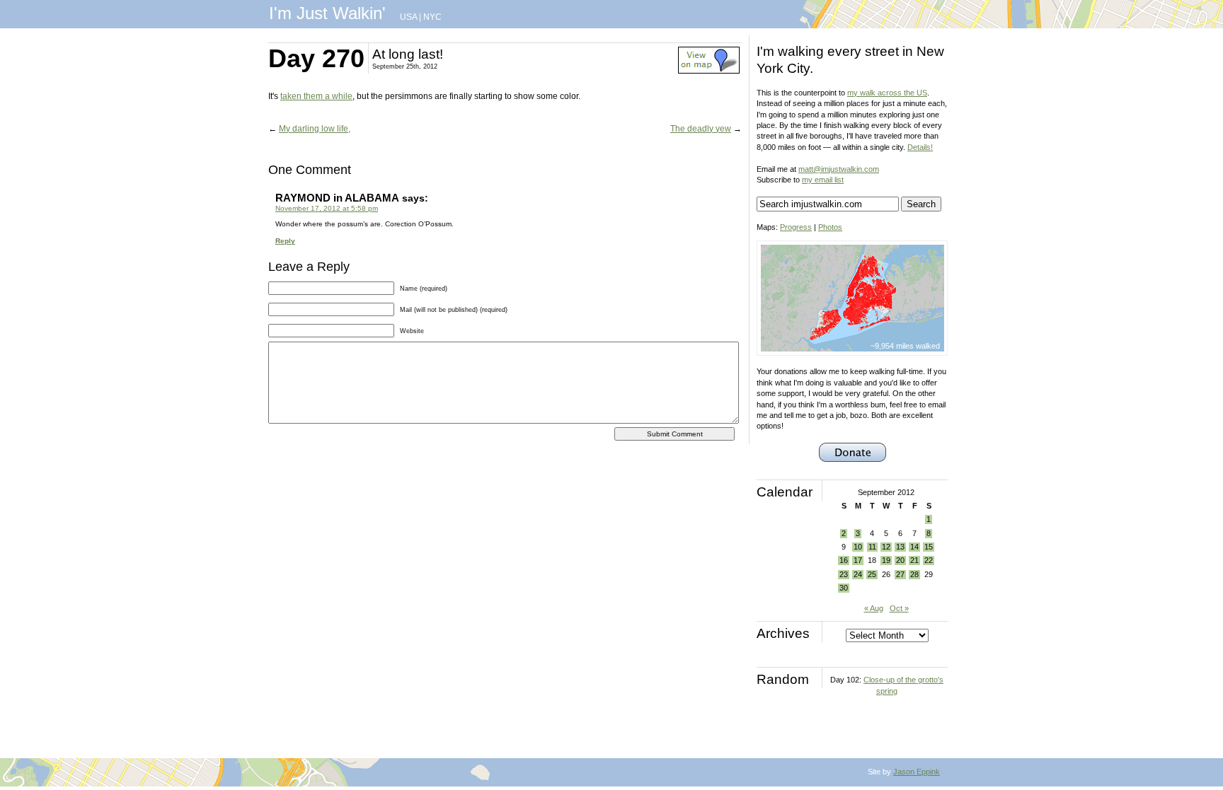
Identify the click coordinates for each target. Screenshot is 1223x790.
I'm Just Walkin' (327, 13)
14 (914, 546)
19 (886, 560)
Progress (796, 227)
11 (872, 546)
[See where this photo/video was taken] (709, 70)
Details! (920, 147)
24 (858, 574)
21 (914, 560)
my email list (823, 179)
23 (843, 574)
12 (886, 546)
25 (872, 574)
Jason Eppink (916, 771)
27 (900, 574)
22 (928, 560)
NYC (432, 17)
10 (858, 546)
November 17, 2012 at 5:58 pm (326, 208)
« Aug (873, 608)
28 (914, 574)
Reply (285, 241)
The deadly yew (700, 129)
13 (900, 546)
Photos (830, 227)
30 (843, 587)
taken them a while (316, 96)
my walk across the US (887, 92)
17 (858, 560)
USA (408, 17)
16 (843, 560)
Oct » (899, 608)
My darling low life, (314, 129)
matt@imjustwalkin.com (838, 169)
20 (900, 560)
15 (928, 546)
